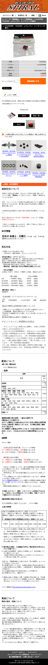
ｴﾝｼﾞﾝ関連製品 (14, 19)
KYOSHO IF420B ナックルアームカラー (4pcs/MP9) (24, 154)
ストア (4, 19)
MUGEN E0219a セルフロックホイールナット (9, 173)
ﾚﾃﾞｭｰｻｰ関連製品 (26, 19)
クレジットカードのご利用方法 (18, 654)
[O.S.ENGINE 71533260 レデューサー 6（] (24, 59)
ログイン (22, 652)
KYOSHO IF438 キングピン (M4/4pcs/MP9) (39, 154)
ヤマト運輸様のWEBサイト (12, 480)
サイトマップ (35, 654)
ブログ (36, 657)
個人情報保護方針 (15, 657)
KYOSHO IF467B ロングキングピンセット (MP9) (24, 173)
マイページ (32, 652)
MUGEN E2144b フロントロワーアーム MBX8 (9, 153)
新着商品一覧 (22, 15)
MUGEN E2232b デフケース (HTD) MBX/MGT (39, 174)
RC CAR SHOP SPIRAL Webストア (26, 662)
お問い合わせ (28, 657)
